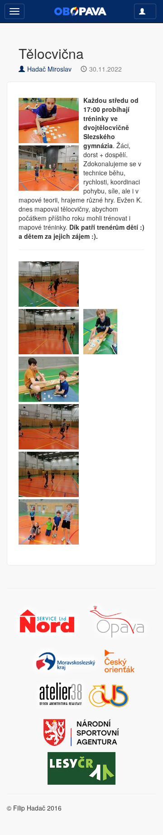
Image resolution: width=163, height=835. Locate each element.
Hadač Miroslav (49, 68)
